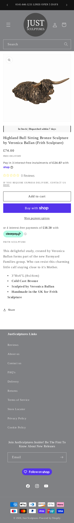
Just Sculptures (31, 518)
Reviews (13, 344)
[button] (8, 24)
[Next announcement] (67, 5)
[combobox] (37, 44)
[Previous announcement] (7, 5)
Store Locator (16, 409)
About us (13, 353)
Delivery (13, 381)
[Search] (66, 44)
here (6, 185)
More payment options (37, 218)
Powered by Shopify (50, 518)
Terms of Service (19, 399)
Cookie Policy (17, 427)
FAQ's (11, 372)
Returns (13, 390)
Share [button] (11, 309)
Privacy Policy (17, 418)
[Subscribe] (61, 457)
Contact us (14, 363)
